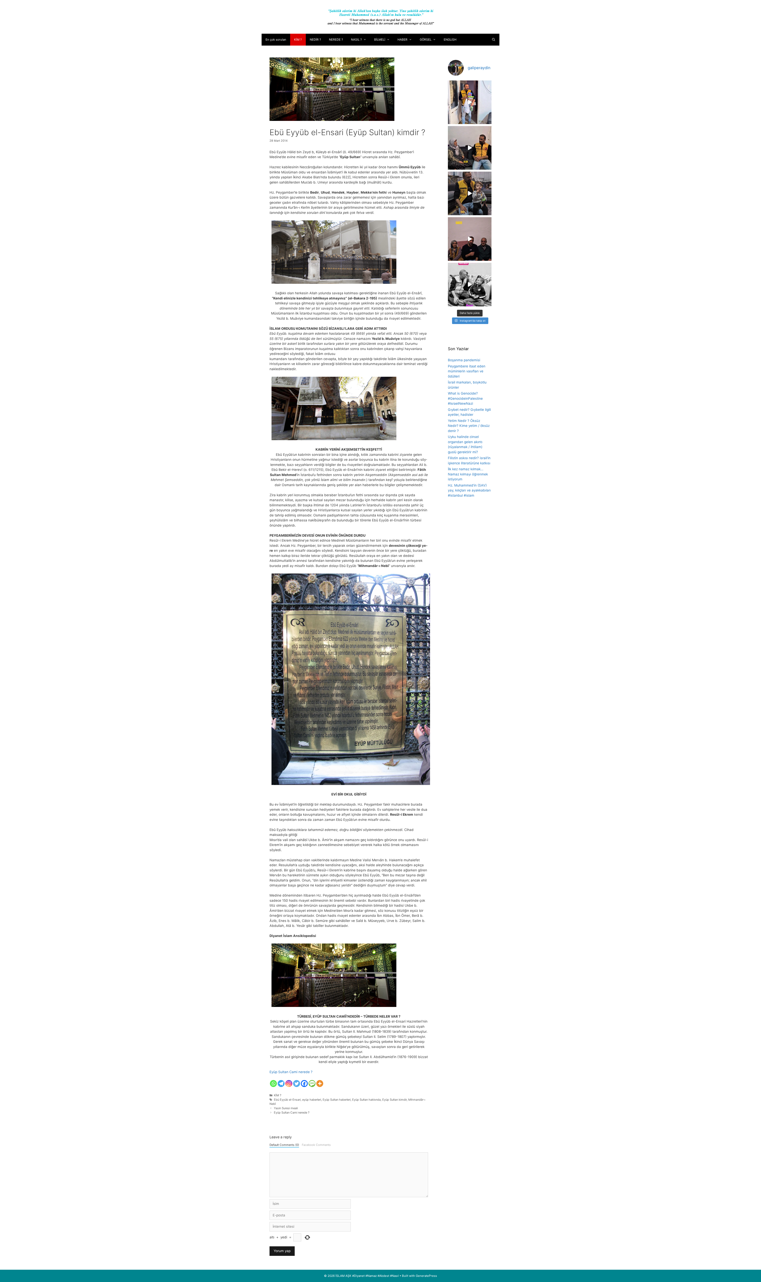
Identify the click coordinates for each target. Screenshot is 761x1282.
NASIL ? (356, 39)
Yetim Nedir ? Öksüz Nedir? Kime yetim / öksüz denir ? (469, 426)
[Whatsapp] (273, 1083)
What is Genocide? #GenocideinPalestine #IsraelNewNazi (465, 398)
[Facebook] (304, 1083)
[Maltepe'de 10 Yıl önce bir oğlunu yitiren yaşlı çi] (469, 239)
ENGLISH (450, 39)
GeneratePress (426, 1276)
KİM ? (298, 39)
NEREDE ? (336, 39)
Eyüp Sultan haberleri (337, 1099)
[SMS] (312, 1083)
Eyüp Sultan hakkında (366, 1099)
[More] (319, 1083)
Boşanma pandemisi (464, 360)
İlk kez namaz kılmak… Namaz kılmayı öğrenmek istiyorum (468, 474)
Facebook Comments (316, 1144)
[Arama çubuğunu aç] (493, 40)
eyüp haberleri (311, 1099)
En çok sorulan (276, 39)
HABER (402, 39)
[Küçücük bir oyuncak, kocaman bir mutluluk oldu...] (469, 193)
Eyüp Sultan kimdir (394, 1099)
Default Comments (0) (284, 1144)
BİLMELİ (379, 39)
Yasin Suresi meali (286, 1108)
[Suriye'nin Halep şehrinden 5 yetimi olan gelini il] (469, 148)
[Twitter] (296, 1083)
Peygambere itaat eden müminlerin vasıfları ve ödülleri (466, 371)
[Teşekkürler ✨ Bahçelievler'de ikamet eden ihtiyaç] (469, 102)
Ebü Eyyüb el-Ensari (287, 1099)
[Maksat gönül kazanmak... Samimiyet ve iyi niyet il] (469, 284)
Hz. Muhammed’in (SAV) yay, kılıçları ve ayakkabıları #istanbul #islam (469, 490)
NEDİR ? (315, 39)
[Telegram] (281, 1083)
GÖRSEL (425, 39)
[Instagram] (288, 1083)
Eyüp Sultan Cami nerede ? (291, 1072)
